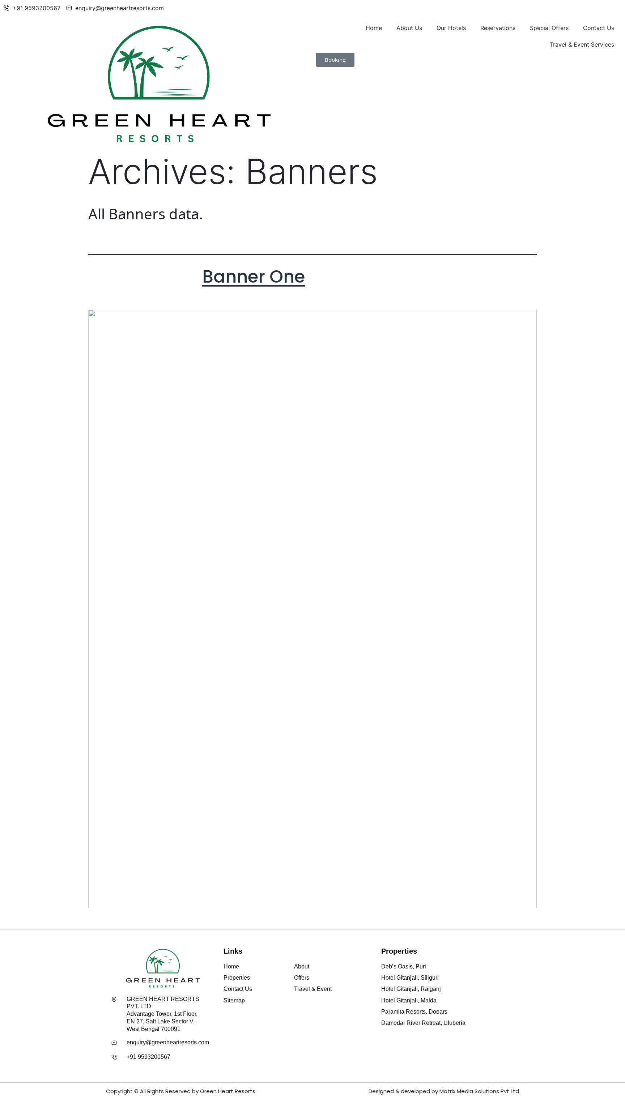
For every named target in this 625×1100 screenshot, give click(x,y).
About (301, 966)
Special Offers (549, 27)
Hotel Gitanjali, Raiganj (411, 989)
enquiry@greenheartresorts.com (168, 1042)
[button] (335, 60)
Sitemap (234, 1000)
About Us (409, 27)
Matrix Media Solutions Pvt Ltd (479, 1091)
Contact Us (598, 27)
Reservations (497, 27)
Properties (237, 978)
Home (374, 27)
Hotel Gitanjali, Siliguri (410, 978)
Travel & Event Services (582, 44)
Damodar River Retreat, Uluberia (423, 1023)
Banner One (253, 277)
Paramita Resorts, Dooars (414, 1012)
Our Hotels (451, 27)
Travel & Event (313, 989)
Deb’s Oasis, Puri (403, 966)
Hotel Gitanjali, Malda (409, 1000)
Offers (301, 978)
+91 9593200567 (148, 1057)
